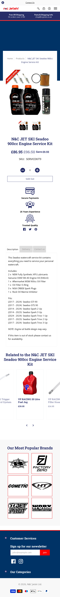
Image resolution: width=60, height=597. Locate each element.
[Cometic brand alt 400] (18, 485)
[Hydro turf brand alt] (41, 485)
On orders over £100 (16, 17)
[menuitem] (38, 8)
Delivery (26, 249)
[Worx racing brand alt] (41, 508)
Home (10, 58)
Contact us (39, 249)
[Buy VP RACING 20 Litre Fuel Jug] (30, 383)
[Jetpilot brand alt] (18, 508)
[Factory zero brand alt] (41, 463)
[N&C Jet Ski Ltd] (11, 8)
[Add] (37, 170)
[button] (2, 2)
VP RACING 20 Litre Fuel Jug (29, 401)
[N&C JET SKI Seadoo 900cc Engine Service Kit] (24, 126)
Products (20, 58)
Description (12, 249)
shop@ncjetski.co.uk (43, 17)
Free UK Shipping (16, 15)
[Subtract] (22, 170)
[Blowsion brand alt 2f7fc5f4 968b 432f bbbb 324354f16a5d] (18, 463)
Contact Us (30, 2)
